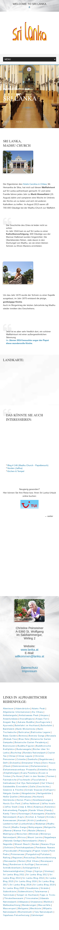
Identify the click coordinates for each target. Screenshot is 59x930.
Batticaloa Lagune (40, 732)
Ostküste (9, 847)
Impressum (29, 671)
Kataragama (38, 814)
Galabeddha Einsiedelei (15, 786)
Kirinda (50, 817)
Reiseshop (29, 858)
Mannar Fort (20, 830)
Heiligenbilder (44, 793)
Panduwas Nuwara (45, 847)
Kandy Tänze (10, 814)
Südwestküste (25, 891)
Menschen (21, 834)
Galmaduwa (9, 783)
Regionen (17, 858)
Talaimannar (41, 891)
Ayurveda (8, 725)
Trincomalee (31, 898)
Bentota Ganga (36, 736)
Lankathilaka (27, 824)
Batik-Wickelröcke (26, 729)
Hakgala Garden (11, 793)
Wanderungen (29, 905)
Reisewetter (10, 861)
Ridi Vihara (33, 861)
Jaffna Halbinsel (30, 803)
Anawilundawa (10, 719)
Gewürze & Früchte (13, 790)
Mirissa (22, 837)
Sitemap (48, 871)
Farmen (51, 776)
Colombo (21, 759)
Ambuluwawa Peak (29, 715)
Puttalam (45, 854)
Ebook (7, 766)
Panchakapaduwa (25, 847)
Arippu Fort (42, 719)
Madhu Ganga (19, 827)
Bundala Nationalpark (34, 753)
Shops (29, 871)
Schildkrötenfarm (12, 868)
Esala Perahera (29, 773)
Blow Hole (24, 739)
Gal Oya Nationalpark (28, 783)
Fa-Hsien (17, 776)
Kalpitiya (38, 807)
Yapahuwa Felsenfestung (16, 915)
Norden (35, 844)
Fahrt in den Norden (34, 776)
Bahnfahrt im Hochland (27, 725)
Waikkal (48, 902)
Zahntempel (37, 915)
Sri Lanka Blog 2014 (33, 878)
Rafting (7, 858)
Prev (6, 122)
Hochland (38, 797)
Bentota (23, 736)
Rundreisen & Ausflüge (22, 864)
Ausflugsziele (43, 722)
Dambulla (33, 759)
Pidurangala (25, 851)
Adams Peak (38, 708)
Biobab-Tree (10, 739)
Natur (42, 841)
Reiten (21, 861)
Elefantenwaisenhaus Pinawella (19, 769)
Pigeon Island (40, 851)
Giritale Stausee (33, 790)
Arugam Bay (9, 722)
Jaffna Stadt (10, 807)
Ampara (44, 715)
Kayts (21, 817)
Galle (32, 786)
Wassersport (9, 908)
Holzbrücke (9, 800)
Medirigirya (9, 834)
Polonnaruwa (17, 854)
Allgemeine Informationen (16, 712)
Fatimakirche (10, 780)
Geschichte (43, 786)
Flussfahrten (39, 780)
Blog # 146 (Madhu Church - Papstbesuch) (27, 465)
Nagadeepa (50, 837)
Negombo (8, 844)
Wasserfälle (44, 905)
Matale (31, 830)
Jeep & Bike (25, 807)
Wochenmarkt (25, 912)
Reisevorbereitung (46, 858)
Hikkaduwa (25, 797)
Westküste (35, 908)
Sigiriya (38, 871)
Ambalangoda (10, 715)
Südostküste (9, 891)
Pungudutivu (32, 854)
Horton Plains (24, 800)
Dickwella (15, 763)
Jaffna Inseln (48, 803)
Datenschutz (29, 667)
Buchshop (16, 753)
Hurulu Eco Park (11, 803)
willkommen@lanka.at (29, 656)
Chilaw (12, 756)
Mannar (8, 830)
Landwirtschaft (11, 824)
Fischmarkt (24, 780)
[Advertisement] (29, 564)
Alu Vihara (37, 712)
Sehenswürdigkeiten (13, 871)
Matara (40, 830)
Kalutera (49, 807)
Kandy (48, 810)
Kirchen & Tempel (15, 471)
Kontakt (22, 820)
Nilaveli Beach (23, 844)
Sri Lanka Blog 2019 (44, 885)
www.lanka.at (29, 649)
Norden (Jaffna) (15, 468)
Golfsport (49, 790)
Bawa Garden (10, 736)
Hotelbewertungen (42, 800)
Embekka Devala (47, 769)
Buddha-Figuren (26, 746)
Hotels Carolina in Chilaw (35, 184)
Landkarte (41, 820)
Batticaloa (23, 732)
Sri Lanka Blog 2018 (20, 885)
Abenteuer (8, 708)
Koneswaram (9, 820)
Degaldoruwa (46, 759)
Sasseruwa (41, 864)
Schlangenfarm (31, 868)
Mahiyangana (35, 827)
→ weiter (49, 516)
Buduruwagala (23, 749)
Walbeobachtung (11, 905)
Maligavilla (50, 827)
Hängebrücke (28, 793)
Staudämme (32, 888)
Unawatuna (36, 902)
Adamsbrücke (22, 708)
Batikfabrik (9, 729)
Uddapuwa (23, 902)
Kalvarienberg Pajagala (15, 810)
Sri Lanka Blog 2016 (26, 881)
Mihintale (34, 834)
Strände (45, 888)
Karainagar (24, 814)
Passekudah (10, 851)
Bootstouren (9, 746)
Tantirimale (9, 895)
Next (19, 122)
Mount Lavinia (35, 837)
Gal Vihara (47, 783)
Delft (5, 763)
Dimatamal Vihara (31, 763)
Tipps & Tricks (48, 895)
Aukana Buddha (26, 722)
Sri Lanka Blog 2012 (37, 874)
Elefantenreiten (39, 766)
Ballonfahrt (46, 725)
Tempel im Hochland (27, 895)
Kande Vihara (36, 810)
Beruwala (51, 736)
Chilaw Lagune (25, 756)
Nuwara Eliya (48, 844)
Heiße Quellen (10, 797)
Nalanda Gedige (12, 841)
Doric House (48, 763)
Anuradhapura (27, 719)
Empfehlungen (11, 773)
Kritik (31, 820)
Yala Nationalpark (43, 912)
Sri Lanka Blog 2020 (14, 888)
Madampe (41, 824)
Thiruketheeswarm (13, 898)
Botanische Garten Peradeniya (31, 742)
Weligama (23, 908)
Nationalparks (30, 841)
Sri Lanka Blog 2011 (13, 874)
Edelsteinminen (21, 766)
